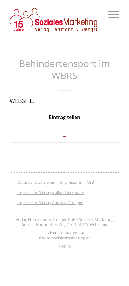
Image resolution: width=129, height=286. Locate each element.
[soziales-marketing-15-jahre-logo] (53, 20)
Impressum (70, 182)
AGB (90, 182)
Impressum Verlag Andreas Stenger (50, 202)
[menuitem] (110, 14)
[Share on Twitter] (64, 134)
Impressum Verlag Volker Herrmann (50, 192)
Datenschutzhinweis (36, 182)
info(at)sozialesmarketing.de (64, 238)
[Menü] (110, 14)
